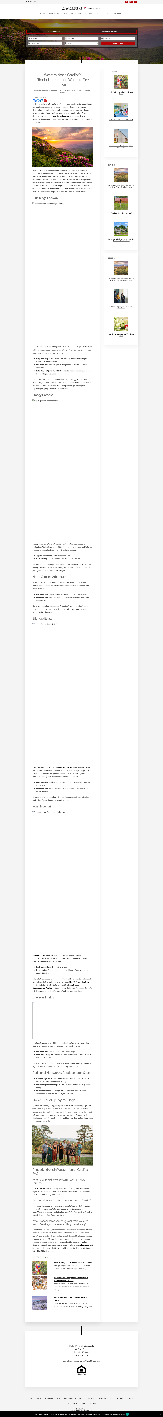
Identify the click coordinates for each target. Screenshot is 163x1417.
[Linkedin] (41, 100)
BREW (78, 1410)
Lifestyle (52, 90)
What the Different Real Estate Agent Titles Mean (121, 307)
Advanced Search (53, 31)
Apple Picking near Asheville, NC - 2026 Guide (73, 1262)
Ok (127, 1414)
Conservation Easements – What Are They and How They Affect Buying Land (121, 186)
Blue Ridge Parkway (60, 116)
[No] (161, 1414)
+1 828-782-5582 (30, 1)
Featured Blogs (40, 90)
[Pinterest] (45, 100)
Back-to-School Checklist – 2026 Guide (121, 120)
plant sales (84, 1245)
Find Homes (118, 43)
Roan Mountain (38, 955)
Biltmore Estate (65, 767)
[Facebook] (34, 100)
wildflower (41, 1188)
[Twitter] (38, 100)
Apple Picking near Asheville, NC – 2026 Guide (121, 93)
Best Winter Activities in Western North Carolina (70, 1299)
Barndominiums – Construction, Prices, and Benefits (121, 147)
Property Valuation (109, 31)
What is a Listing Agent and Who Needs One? (121, 335)
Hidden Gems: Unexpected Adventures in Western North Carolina (71, 1279)
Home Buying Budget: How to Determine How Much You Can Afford (121, 240)
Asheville (36, 119)
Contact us (52, 1118)
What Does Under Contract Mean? (121, 213)
